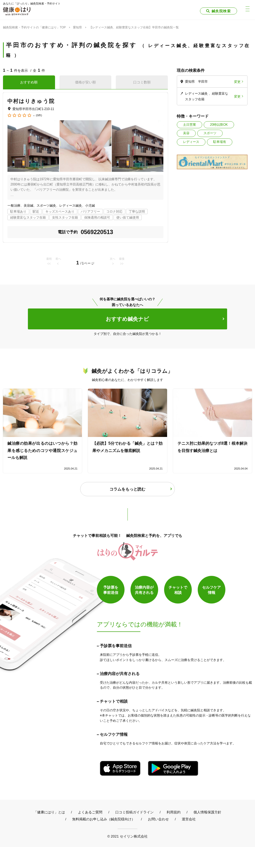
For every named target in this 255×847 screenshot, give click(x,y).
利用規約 (174, 812)
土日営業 (189, 124)
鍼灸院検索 (221, 11)
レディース (191, 142)
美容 (186, 133)
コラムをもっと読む (127, 489)
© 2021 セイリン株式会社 (127, 836)
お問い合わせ (158, 819)
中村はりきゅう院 (31, 101)
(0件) (39, 115)
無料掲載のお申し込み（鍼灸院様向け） (103, 819)
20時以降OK (219, 124)
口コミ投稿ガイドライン (134, 812)
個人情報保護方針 (207, 812)
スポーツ (209, 133)
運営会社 (189, 819)
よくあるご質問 (90, 812)
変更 (237, 81)
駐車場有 (219, 142)
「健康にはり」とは (49, 812)
